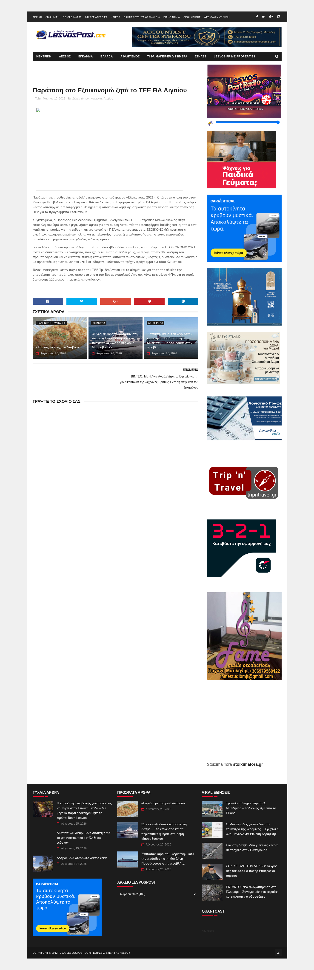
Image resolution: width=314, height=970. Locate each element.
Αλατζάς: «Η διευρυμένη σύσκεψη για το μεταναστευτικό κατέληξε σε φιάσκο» (83, 837)
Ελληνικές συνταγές (51, 323)
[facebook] (256, 16)
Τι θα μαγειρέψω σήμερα (167, 56)
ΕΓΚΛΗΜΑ (85, 56)
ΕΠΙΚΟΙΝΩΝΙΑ (171, 17)
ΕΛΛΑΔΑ (106, 56)
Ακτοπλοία (155, 323)
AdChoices (208, 930)
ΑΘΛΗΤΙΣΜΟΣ (130, 56)
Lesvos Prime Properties (234, 56)
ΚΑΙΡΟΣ (115, 17)
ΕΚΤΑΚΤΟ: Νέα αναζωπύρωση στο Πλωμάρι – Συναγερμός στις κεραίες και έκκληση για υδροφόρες (252, 891)
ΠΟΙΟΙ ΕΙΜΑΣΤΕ (72, 17)
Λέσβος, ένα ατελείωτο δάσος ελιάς (82, 858)
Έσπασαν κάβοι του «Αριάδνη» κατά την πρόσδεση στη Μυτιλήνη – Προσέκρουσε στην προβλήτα (169, 340)
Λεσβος (108, 98)
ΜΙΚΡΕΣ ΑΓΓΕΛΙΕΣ (96, 17)
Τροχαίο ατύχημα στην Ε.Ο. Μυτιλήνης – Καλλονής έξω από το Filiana (251, 808)
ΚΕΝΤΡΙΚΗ (43, 56)
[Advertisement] (244, 724)
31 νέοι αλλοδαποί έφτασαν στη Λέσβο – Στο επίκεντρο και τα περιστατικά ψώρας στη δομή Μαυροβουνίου (115, 340)
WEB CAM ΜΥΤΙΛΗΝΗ (216, 17)
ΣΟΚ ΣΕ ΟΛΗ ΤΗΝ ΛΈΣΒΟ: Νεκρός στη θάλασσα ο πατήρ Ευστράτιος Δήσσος (251, 870)
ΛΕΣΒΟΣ (65, 56)
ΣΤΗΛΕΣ (200, 56)
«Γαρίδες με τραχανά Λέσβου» (58, 347)
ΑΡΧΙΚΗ (37, 17)
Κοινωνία (96, 98)
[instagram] (279, 16)
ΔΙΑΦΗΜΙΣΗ (53, 17)
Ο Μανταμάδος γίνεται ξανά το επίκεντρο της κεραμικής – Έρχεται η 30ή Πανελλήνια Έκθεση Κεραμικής (252, 829)
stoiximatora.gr (248, 764)
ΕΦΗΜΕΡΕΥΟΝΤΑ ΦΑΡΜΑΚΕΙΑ (142, 17)
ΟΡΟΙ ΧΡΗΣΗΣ (192, 17)
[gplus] (271, 16)
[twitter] (263, 16)
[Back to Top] (278, 952)
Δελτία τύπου (80, 98)
